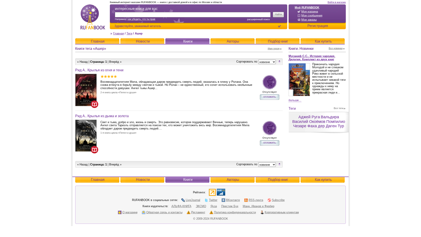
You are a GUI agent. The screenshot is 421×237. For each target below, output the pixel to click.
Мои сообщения (311, 15)
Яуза (213, 206)
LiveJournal (193, 200)
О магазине (129, 212)
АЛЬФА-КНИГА (181, 206)
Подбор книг (278, 41)
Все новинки (336, 48)
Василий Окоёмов (308, 121)
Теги (129, 33)
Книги (188, 41)
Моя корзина (309, 11)
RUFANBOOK (92, 16)
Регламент (198, 212)
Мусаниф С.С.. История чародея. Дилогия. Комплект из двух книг (312, 57)
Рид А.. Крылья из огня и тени (99, 70)
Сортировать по (246, 61)
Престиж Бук (229, 206)
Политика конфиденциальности (235, 212)
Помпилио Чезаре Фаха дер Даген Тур (319, 123)
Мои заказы (309, 19)
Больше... (295, 100)
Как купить (323, 41)
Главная (118, 33)
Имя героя (273, 48)
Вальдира (330, 117)
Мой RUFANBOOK (307, 7)
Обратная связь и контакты (164, 212)
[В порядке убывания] (279, 61)
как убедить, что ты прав (141, 19)
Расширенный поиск (258, 19)
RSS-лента (256, 200)
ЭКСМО (201, 206)
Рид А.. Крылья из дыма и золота (102, 116)
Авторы (233, 41)
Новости (143, 41)
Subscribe (278, 200)
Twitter (213, 200)
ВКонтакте (233, 200)
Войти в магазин (337, 2)
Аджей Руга (309, 117)
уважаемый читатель (148, 26)
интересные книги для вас (136, 9)
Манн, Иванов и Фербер (258, 206)
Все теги (338, 108)
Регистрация (317, 26)
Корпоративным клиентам (282, 212)
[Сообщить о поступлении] (269, 82)
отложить (269, 96)
